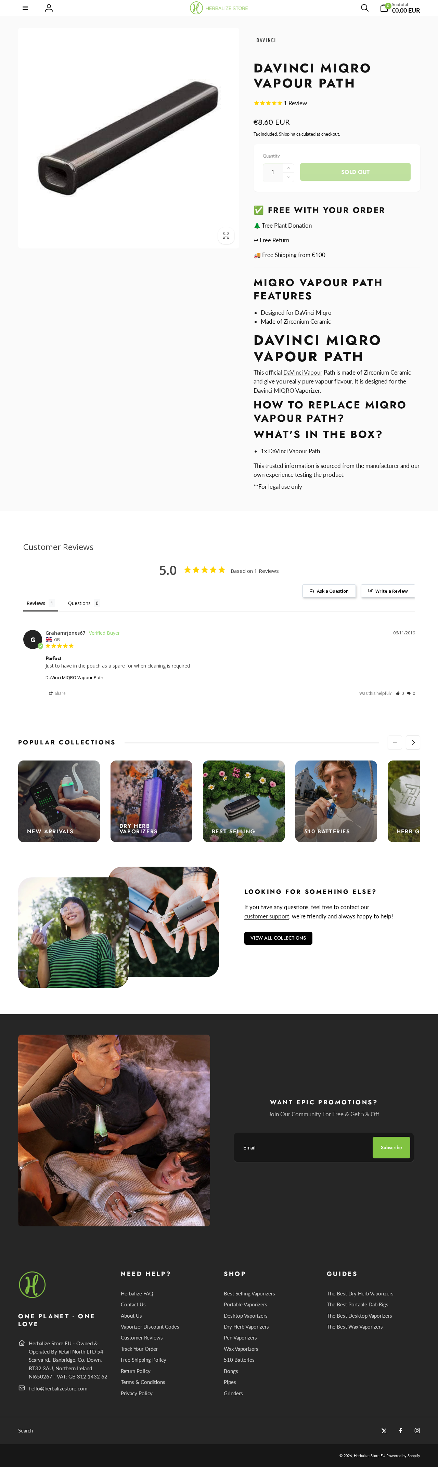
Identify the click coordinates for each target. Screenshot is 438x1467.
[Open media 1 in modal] (128, 138)
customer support (266, 916)
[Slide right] (413, 742)
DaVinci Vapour (302, 372)
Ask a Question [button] (333, 591)
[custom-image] (32, 1297)
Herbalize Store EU (369, 1455)
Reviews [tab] (36, 603)
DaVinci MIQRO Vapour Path (74, 677)
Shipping (287, 134)
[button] (26, 8)
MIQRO (284, 390)
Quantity (271, 155)
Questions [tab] (79, 603)
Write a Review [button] (391, 591)
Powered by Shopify (403, 1455)
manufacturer (382, 465)
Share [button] (60, 693)
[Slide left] (395, 742)
